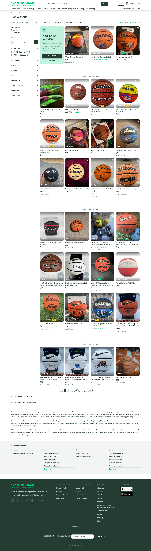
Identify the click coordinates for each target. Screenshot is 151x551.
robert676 (119, 373)
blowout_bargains (46, 319)
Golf (58, 9)
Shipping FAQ (61, 488)
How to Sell (80, 491)
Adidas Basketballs (51, 466)
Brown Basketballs (115, 456)
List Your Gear (51, 56)
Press (99, 514)
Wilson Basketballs (51, 453)
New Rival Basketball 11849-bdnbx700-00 (49, 151)
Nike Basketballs (50, 456)
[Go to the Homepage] (22, 4)
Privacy (100, 502)
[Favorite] (87, 28)
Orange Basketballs (116, 453)
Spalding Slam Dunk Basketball (101, 57)
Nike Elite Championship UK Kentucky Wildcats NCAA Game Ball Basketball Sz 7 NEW (76, 379)
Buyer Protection (62, 495)
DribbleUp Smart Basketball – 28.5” (76, 189)
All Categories (15, 9)
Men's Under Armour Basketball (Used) (50, 110)
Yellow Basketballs (115, 466)
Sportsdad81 (120, 238)
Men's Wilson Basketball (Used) (126, 189)
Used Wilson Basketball (47, 324)
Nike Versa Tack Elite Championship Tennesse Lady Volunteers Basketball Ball (51, 379)
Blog (99, 521)
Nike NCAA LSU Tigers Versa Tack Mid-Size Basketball (76, 284)
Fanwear (25, 9)
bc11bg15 (94, 185)
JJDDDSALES (121, 320)
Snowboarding (90, 9)
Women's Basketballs (84, 456)
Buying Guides (41, 500)
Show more (48, 469)
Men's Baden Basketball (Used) (126, 377)
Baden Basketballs (50, 460)
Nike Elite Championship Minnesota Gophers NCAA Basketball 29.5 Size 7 (51, 284)
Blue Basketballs (115, 463)
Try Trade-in (52, 60)
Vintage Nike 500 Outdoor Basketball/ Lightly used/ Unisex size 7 (128, 244)
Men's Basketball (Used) (47, 189)
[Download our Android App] (130, 494)
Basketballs (24, 13)
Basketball (14, 13)
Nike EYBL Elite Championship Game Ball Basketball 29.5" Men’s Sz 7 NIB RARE (127, 325)
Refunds (59, 491)
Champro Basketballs (51, 463)
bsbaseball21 (45, 105)
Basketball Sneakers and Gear (22, 453)
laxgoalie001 (69, 146)
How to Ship (80, 495)
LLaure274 (44, 185)
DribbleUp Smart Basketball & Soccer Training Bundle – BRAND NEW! (101, 244)
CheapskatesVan (96, 53)
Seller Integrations (82, 498)
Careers (100, 491)
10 (85, 390)
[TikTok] (32, 500)
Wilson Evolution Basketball (74, 57)
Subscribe (101, 536)
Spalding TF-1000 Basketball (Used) (127, 150)
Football (64, 9)
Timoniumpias (95, 105)
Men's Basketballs (82, 453)
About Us (100, 488)
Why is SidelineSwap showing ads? (90, 76)
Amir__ (68, 238)
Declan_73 (120, 146)
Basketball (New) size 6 (72, 150)
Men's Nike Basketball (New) (74, 324)
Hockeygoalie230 (71, 320)
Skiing (82, 9)
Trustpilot (75, 527)
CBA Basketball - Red (72, 109)
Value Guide (135, 8)
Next (90, 390)
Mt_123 (119, 53)
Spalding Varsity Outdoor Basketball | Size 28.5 (102, 325)
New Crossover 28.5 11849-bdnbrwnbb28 (99, 110)
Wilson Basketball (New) (98, 150)
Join (138, 4)
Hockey (31, 9)
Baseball (38, 9)
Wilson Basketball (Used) (124, 57)
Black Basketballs (115, 460)
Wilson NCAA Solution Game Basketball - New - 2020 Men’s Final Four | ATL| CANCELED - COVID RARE (102, 284)
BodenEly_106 (121, 185)
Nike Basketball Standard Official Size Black (50, 243)
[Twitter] (27, 500)
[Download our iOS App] (128, 489)
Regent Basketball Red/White (125, 283)
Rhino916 (94, 238)
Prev (60, 390)
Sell (121, 4)
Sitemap (100, 518)
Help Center (127, 8)
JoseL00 (43, 238)
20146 (27, 52)
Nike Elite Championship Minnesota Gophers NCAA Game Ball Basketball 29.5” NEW (102, 379)
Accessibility (102, 511)
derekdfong (69, 53)
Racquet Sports (73, 9)
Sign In (132, 4)
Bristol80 (93, 279)
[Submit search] (104, 4)
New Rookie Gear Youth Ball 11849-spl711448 (127, 110)
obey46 (43, 279)
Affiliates (100, 495)
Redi (92, 319)
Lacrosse (53, 9)
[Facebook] (17, 500)
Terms (99, 498)
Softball (45, 9)
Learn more (40, 495)
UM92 (67, 185)
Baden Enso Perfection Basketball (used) (102, 190)
